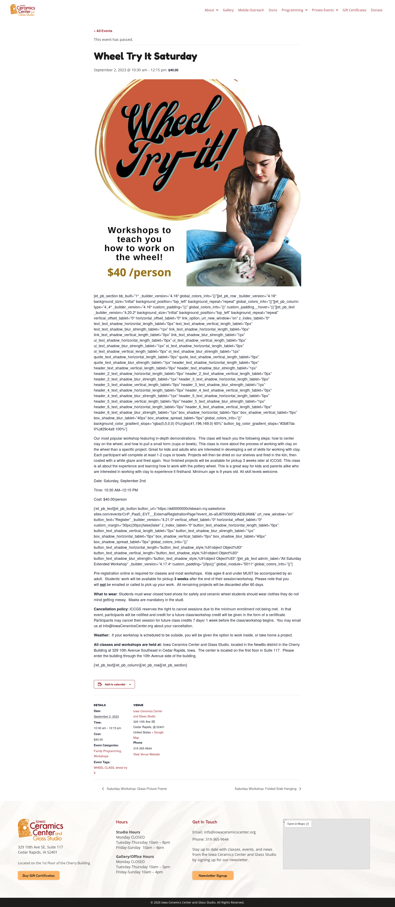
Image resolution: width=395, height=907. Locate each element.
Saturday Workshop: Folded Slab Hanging (266, 788)
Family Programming (107, 751)
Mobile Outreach (251, 10)
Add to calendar (115, 684)
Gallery (228, 10)
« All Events (103, 30)
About (209, 10)
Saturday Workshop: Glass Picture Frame (136, 788)
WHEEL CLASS (104, 767)
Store (273, 10)
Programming (292, 10)
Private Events (323, 10)
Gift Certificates (354, 10)
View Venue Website (146, 754)
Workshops (101, 756)
